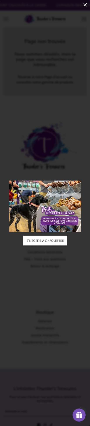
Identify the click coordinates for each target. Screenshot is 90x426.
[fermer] (85, 5)
